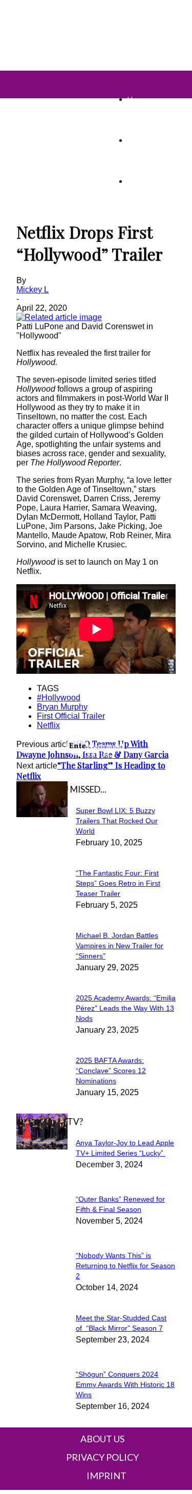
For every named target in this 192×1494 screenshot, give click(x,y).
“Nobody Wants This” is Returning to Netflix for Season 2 (125, 1265)
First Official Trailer (71, 716)
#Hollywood (58, 697)
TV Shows (144, 140)
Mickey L (32, 289)
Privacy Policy (102, 1457)
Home (136, 99)
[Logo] (22, 77)
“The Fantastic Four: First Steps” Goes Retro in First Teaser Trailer (118, 883)
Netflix (48, 725)
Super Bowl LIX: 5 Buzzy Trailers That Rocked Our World (117, 820)
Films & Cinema (151, 181)
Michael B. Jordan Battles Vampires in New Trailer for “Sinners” (119, 945)
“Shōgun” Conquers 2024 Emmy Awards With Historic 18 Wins (125, 1384)
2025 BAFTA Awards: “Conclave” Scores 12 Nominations (111, 1070)
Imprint (106, 1475)
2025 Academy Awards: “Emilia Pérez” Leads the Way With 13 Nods (126, 1008)
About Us (102, 1438)
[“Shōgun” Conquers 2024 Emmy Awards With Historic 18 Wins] (42, 1146)
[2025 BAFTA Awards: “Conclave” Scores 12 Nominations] (42, 814)
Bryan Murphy (62, 706)
